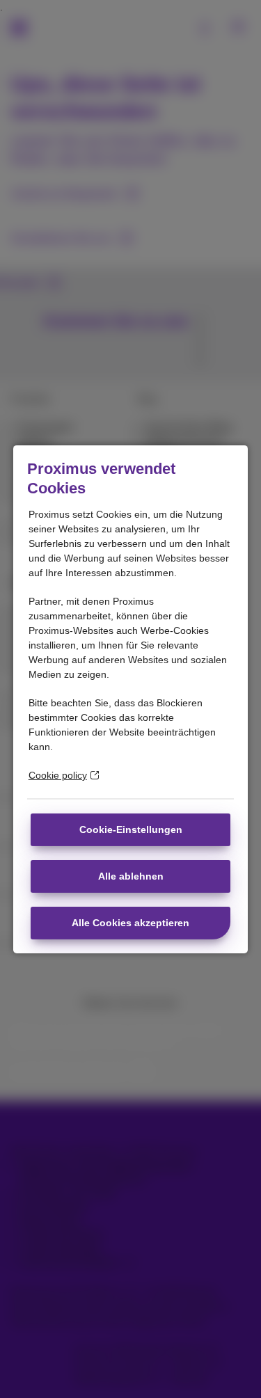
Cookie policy (58, 775)
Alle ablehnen (131, 876)
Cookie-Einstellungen (130, 829)
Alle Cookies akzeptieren (130, 922)
